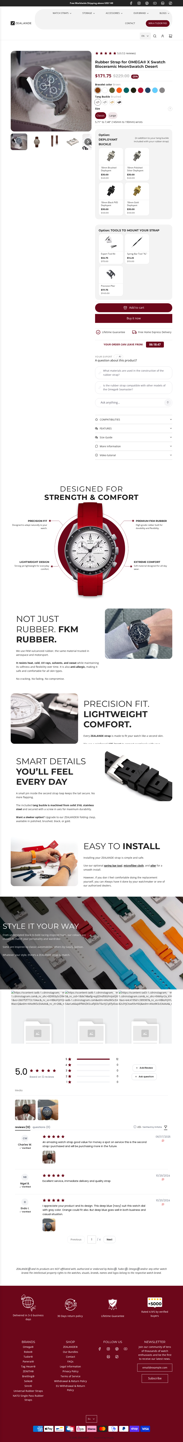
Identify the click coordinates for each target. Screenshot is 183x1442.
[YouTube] (155, 3)
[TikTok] (170, 3)
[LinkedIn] (163, 3)
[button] (19, 142)
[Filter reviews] (165, 1127)
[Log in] (163, 36)
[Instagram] (139, 3)
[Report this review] (163, 1141)
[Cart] (170, 36)
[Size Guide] (170, 110)
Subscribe (155, 1378)
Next (109, 1239)
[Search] (155, 36)
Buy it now (134, 318)
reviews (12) (22, 1127)
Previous (76, 1239)
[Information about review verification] (134, 1126)
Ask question (146, 1076)
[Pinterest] (147, 3)
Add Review (146, 1068)
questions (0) (41, 1127)
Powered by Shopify (104, 1437)
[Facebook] (131, 3)
